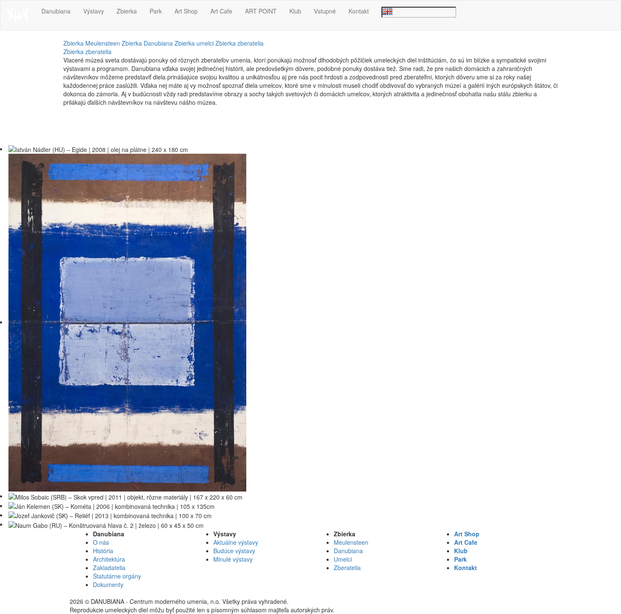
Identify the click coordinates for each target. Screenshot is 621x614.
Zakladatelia (109, 567)
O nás (101, 542)
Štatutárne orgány (117, 576)
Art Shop (186, 11)
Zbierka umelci (194, 43)
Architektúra (109, 559)
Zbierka (127, 11)
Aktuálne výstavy (235, 542)
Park (156, 11)
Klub (295, 11)
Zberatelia (347, 567)
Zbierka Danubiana (147, 43)
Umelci (343, 559)
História (103, 550)
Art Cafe (221, 11)
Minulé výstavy (233, 559)
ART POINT (261, 11)
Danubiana (56, 11)
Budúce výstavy (234, 550)
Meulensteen (351, 542)
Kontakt (359, 11)
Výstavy (93, 11)
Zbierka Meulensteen (91, 43)
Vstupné (325, 11)
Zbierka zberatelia (239, 43)
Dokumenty (108, 584)
